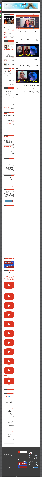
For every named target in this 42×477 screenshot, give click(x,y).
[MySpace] (0, 17)
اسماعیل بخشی (28, 35)
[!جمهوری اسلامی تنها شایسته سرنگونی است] (5, 36)
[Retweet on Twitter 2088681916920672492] (7, 429)
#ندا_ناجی (23, 88)
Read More (13, 57)
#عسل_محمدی (31, 88)
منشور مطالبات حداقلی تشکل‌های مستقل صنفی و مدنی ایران (11, 60)
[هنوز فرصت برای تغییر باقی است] (7, 123)
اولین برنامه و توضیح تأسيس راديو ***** (9, 186)
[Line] (0, 16)
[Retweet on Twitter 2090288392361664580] (7, 406)
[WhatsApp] (0, 8)
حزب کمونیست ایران (22, 61)
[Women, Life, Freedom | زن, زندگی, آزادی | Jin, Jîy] (37, 465)
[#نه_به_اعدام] (37, 463)
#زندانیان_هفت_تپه (21, 87)
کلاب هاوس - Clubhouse (8, 49)
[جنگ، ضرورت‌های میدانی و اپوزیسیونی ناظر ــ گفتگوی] (33, 456)
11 (13, 37)
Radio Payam (9, 26)
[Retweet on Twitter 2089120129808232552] (7, 418)
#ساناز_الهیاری (18, 87)
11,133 (11, 26)
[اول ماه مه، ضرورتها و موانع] (7, 451)
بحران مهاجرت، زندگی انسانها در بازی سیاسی (9, 167)
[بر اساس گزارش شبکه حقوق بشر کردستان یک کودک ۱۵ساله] (30, 461)
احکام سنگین (31, 35)
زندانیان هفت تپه (19, 61)
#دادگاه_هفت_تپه (24, 87)
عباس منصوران (31, 62)
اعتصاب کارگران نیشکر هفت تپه (24, 35)
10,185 (15, 458)
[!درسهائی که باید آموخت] (6, 130)
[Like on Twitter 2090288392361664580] (8, 406)
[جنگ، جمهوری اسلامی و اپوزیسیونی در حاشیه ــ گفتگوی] (37, 456)
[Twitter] (0, 5)
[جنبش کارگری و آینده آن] (27, 50)
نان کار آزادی (18, 62)
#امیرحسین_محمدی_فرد (28, 87)
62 (13, 33)
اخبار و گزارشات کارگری (18, 28)
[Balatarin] (0, 9)
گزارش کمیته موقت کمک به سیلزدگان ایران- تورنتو (9, 128)
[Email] (0, 13)
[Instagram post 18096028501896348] (35, 461)
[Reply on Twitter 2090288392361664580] (5, 406)
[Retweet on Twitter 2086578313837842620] (7, 441)
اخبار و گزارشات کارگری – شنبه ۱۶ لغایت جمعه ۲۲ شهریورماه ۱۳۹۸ (28, 32)
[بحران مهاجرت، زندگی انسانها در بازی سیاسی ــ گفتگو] (33, 458)
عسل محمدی (29, 62)
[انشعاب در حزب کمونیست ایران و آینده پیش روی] (9, 79)
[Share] (0, 18)
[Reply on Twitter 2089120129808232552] (5, 418)
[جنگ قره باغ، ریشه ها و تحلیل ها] (7, 107)
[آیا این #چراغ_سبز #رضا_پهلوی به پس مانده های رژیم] (35, 465)
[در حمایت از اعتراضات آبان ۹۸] (7, 454)
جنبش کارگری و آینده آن (34, 59)
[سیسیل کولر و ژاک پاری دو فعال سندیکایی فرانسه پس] (35, 463)
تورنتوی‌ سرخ (5, 23)
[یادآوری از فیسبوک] (35, 456)
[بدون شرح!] (33, 465)
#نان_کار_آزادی (26, 88)
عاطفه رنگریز (34, 62)
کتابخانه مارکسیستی (5, 136)
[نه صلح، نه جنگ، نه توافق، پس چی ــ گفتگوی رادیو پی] (37, 458)
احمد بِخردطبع (32, 61)
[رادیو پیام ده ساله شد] (5, 33)
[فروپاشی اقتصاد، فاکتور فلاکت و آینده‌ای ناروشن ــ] (30, 456)
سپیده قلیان (36, 62)
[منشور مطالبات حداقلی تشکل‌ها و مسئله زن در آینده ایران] (9, 46)
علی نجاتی (26, 62)
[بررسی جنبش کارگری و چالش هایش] (7, 467)
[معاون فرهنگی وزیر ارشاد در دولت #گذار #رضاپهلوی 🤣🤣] (30, 465)
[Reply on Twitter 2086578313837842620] (5, 441)
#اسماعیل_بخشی (33, 87)
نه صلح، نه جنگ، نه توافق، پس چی (10, 170)
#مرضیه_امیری (28, 88)
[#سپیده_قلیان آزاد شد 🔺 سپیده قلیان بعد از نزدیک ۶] (33, 461)
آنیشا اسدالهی (33, 35)
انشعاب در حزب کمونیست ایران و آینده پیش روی (9, 80)
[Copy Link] (0, 10)
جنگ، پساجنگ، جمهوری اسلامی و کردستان (10, 168)
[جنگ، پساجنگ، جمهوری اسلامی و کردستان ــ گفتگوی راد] (35, 458)
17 (13, 105)
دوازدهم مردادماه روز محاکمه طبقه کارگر (31, 85)
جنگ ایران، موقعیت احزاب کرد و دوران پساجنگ (9, 169)
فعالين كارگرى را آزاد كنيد (23, 62)
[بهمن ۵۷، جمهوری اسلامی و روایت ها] (7, 100)
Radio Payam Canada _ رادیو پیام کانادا (9, 408)
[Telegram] (0, 6)
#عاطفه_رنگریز (34, 88)
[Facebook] (0, 4)
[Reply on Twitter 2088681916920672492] (5, 429)
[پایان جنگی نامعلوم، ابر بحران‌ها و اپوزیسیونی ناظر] (30, 458)
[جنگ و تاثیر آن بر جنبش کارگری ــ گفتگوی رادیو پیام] (30, 463)
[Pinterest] (0, 12)
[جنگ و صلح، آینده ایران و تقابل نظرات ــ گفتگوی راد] (33, 463)
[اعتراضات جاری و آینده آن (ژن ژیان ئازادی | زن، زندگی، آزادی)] (5, 64)
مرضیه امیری (20, 62)
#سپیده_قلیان (36, 88)
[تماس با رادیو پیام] (5, 464)
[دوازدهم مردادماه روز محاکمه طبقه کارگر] (27, 76)
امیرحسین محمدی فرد (20, 35)
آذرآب (35, 35)
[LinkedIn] (0, 14)
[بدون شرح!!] (37, 461)
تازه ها (4, 49)
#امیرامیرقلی (31, 87)
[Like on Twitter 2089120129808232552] (8, 418)
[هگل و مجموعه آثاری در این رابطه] (7, 146)
